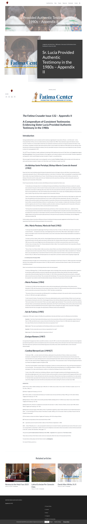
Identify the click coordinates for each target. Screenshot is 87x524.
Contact (47, 509)
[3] (78, 254)
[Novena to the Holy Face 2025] (17, 464)
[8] (47, 362)
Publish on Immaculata (50, 519)
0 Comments (15, 486)
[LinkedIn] (12, 96)
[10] (74, 379)
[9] (68, 367)
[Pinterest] (14, 96)
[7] (51, 350)
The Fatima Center (67, 432)
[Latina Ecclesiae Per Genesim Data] (43, 464)
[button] (79, 3)
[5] (64, 307)
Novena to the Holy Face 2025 (17, 484)
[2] (35, 216)
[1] (40, 179)
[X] (9, 96)
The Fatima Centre (72, 44)
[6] (28, 346)
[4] (23, 399)
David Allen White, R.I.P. (67, 484)
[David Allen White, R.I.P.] (70, 464)
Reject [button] (51, 521)
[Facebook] (6, 96)
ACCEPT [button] (47, 521)
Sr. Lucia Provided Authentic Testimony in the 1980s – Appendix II (41, 432)
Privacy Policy (48, 506)
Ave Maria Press (51, 44)
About (46, 512)
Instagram (47, 515)
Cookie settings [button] (57, 521)
